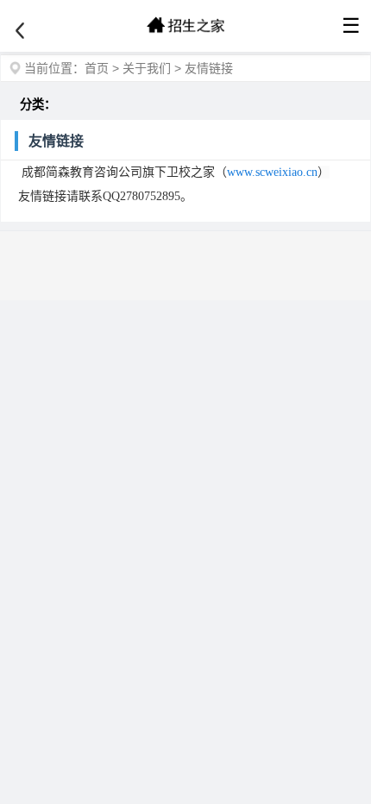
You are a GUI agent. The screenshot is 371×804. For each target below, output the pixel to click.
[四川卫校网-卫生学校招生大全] (185, 26)
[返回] (20, 31)
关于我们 (147, 68)
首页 (97, 68)
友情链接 (209, 68)
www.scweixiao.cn (272, 172)
